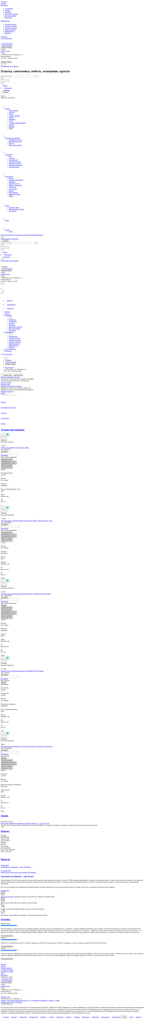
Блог (2, 973)
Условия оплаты (6, 968)
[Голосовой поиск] (3, 80)
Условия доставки (7, 970)
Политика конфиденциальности (18, 1000)
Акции (3, 966)
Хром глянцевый (7, 465)
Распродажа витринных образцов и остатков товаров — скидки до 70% (25, 823)
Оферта (3, 1000)
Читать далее (134, 1009)
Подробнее (4, 455)
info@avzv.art (5, 51)
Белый (4, 605)
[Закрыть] (2, 293)
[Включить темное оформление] (3, 64)
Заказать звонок (6, 47)
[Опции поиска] (2, 78)
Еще (11, 128)
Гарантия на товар (7, 971)
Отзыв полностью (7, 936)
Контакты (4, 975)
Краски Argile (5, 384)
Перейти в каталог (7, 391)
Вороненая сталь (7, 467)
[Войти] (2, 286)
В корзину (5, 451)
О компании (5, 890)
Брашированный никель (9, 463)
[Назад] (10, 317)
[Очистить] (36, 76)
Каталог (3, 964)
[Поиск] (2, 283)
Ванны (3, 393)
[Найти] (7, 80)
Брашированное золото (9, 461)
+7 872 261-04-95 (6, 43)
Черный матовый (7, 459)
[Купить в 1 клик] (4, 437)
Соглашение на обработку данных (42, 1000)
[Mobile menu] (2, 259)
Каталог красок (6, 382)
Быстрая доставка (7, 897)
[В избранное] (5, 434)
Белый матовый (6, 609)
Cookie (57, 1000)
